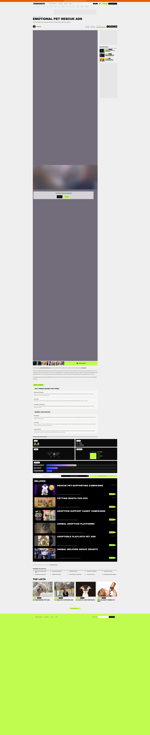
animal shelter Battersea (45, 367)
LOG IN (59, 196)
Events (65, 3)
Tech (44, 6)
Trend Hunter (35, 16)
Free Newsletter (112, 3)
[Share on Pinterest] (116, 26)
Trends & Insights (52, 3)
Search (95, 3)
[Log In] (100, 4)
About (70, 3)
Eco (66, 6)
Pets (42, 16)
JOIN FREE (67, 196)
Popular (38, 6)
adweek (98, 27)
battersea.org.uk (103, 27)
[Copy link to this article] (108, 26)
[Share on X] (114, 26)
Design (55, 6)
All (34, 6)
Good (70, 6)
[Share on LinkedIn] (110, 26)
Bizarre (82, 6)
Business (62, 6)
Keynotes (87, 6)
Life (47, 6)
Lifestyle (39, 16)
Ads (59, 6)
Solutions (60, 3)
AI (41, 6)
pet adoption (83, 367)
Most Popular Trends (53, 564)
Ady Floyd (39, 26)
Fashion (77, 6)
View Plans (105, 3)
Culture (51, 6)
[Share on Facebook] (112, 26)
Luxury (73, 6)
